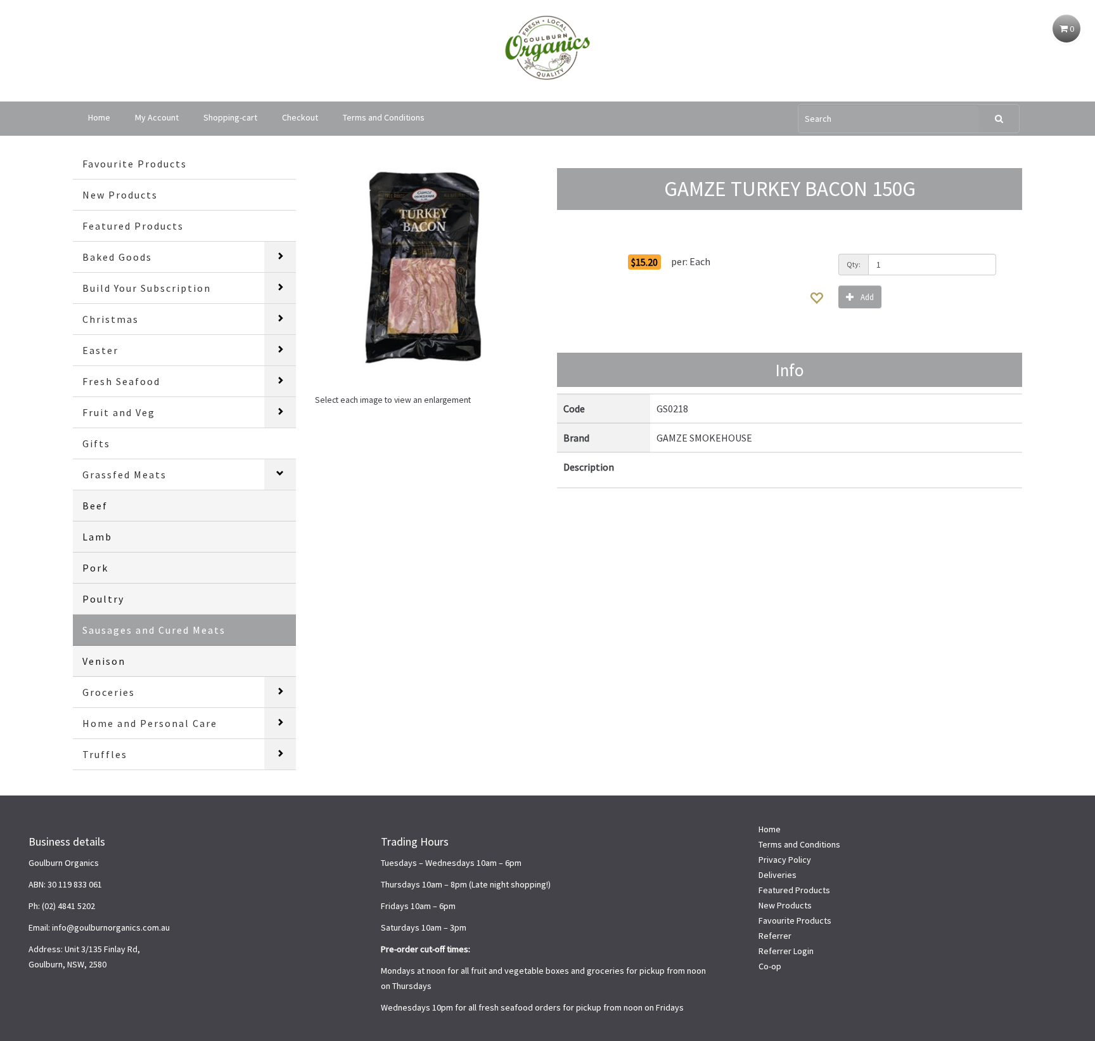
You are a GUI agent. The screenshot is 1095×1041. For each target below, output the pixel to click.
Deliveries (778, 875)
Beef (95, 505)
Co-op (770, 966)
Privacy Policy (785, 859)
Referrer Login (786, 951)
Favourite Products (134, 163)
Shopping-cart (230, 117)
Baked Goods (117, 257)
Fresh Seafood (121, 381)
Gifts (96, 443)
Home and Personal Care (149, 723)
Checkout (300, 117)
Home (99, 117)
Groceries (108, 692)
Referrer (775, 935)
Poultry (103, 599)
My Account (157, 117)
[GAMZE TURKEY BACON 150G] (426, 267)
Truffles (104, 754)
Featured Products (133, 225)
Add (867, 297)
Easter (100, 350)
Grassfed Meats (124, 474)
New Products (120, 194)
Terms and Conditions (384, 117)
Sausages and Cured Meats (154, 630)
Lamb (97, 536)
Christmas (110, 319)
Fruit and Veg (118, 412)
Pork (95, 567)
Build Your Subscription (146, 288)
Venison (103, 661)
